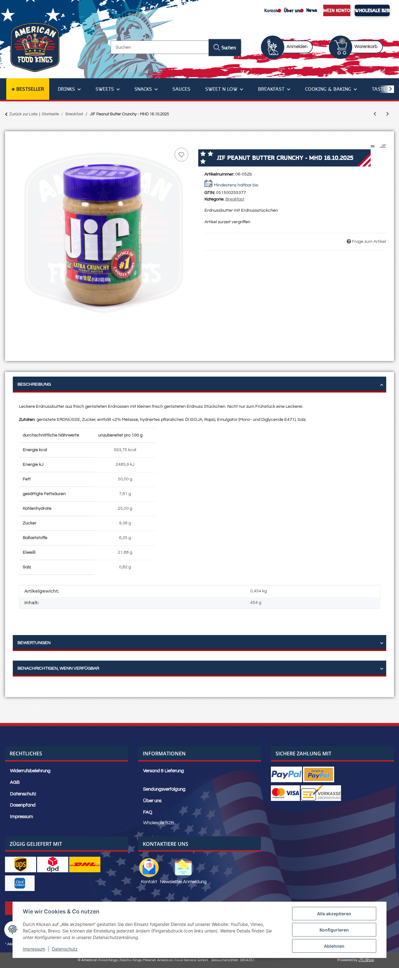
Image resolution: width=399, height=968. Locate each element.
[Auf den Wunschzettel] (181, 154)
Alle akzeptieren (334, 913)
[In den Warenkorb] (18, 139)
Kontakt (272, 10)
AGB (15, 782)
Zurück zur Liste (23, 114)
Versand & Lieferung (163, 770)
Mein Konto (336, 10)
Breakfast (234, 199)
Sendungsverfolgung (164, 789)
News (311, 10)
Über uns (293, 10)
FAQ (147, 812)
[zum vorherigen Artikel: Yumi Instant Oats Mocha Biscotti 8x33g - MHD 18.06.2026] (374, 114)
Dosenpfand (23, 805)
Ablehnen (334, 946)
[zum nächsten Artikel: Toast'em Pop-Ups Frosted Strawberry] (387, 114)
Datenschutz (65, 948)
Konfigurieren (334, 929)
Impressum (34, 948)
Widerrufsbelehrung (30, 770)
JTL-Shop (366, 960)
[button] (290, 47)
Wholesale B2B (372, 10)
